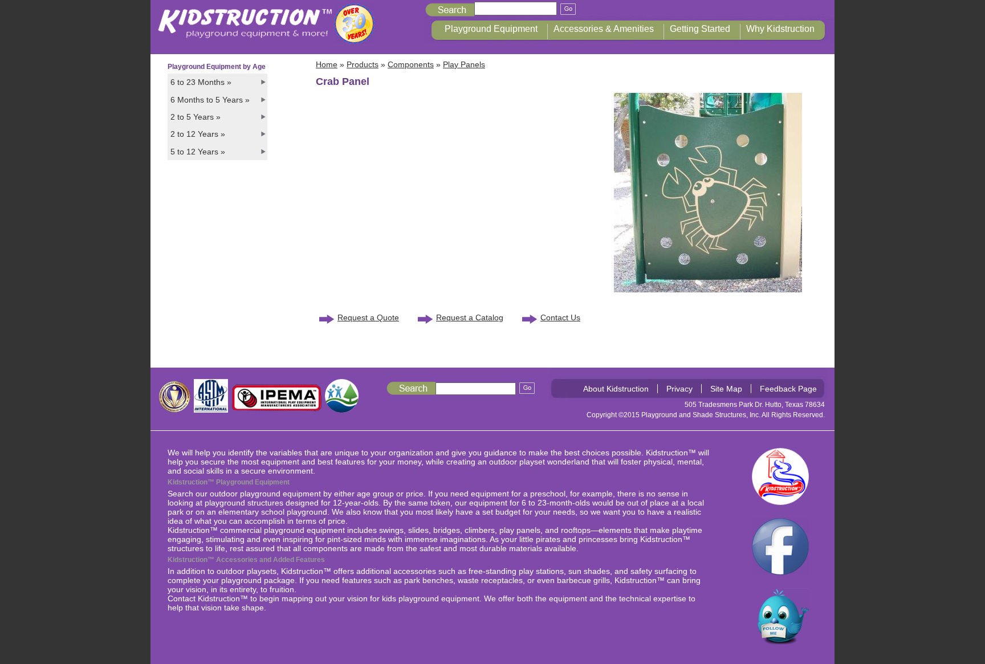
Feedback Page (788, 388)
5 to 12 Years (197, 151)
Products (362, 64)
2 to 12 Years (197, 133)
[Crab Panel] (708, 289)
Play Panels (464, 64)
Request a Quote (368, 317)
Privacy (679, 388)
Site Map (726, 388)
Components (411, 64)
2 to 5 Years (195, 116)
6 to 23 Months (200, 82)
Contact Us (560, 317)
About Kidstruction (616, 388)
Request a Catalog (469, 317)
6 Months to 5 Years (210, 99)
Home (326, 64)
